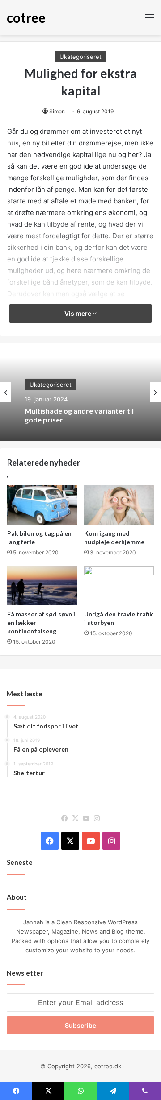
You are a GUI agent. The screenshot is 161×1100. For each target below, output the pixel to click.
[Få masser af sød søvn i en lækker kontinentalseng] (42, 585)
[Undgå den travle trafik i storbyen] (119, 585)
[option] (80, 392)
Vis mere (78, 313)
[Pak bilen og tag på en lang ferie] (42, 505)
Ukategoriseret (80, 56)
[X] (75, 818)
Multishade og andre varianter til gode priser (79, 414)
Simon (57, 111)
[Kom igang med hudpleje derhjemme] (119, 505)
